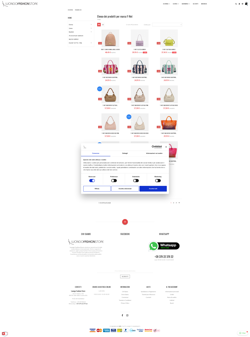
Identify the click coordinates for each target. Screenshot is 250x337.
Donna (71, 24)
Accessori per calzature (76, 35)
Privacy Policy (125, 303)
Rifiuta (97, 189)
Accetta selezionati (125, 189)
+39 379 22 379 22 (164, 256)
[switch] (114, 180)
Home (70, 18)
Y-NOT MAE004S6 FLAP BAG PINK (139, 105)
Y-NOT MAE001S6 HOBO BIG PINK (110, 133)
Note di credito (171, 297)
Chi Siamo (125, 291)
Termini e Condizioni (125, 300)
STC (120, 326)
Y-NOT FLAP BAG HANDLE (168, 49)
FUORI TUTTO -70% (75, 43)
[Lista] (103, 24)
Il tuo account (172, 287)
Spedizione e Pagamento (148, 291)
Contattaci (125, 297)
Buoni (172, 303)
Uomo (71, 28)
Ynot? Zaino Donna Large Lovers (110, 49)
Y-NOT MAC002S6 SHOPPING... (169, 133)
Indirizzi (172, 300)
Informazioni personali (172, 291)
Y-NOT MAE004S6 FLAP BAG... (110, 105)
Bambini (71, 32)
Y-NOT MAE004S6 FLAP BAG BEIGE (169, 105)
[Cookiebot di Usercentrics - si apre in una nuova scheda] (153, 146)
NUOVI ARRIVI (74, 39)
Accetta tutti (153, 189)
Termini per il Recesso (148, 294)
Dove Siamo (125, 294)
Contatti (148, 297)
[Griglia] (99, 24)
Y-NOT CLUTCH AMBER (140, 49)
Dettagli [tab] (125, 153)
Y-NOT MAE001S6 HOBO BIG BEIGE (140, 133)
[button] (236, 4)
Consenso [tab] (95, 153)
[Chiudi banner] (166, 147)
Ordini (172, 294)
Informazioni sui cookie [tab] (154, 153)
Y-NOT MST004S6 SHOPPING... (110, 77)
